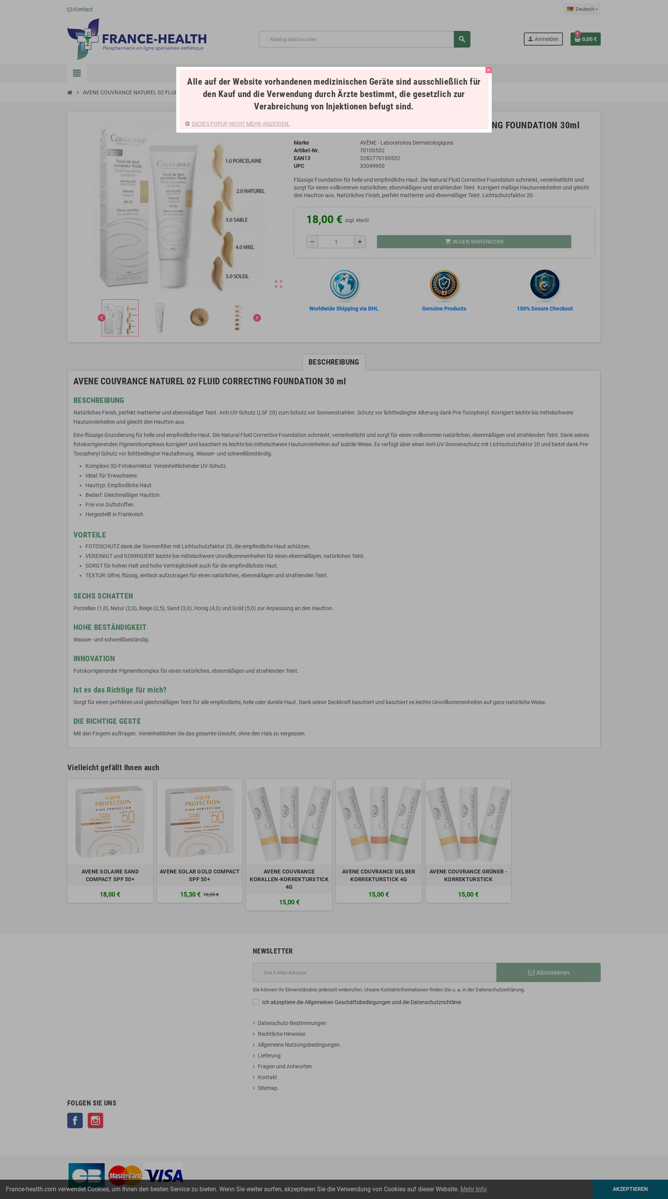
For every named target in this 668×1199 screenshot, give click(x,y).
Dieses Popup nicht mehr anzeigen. (241, 124)
